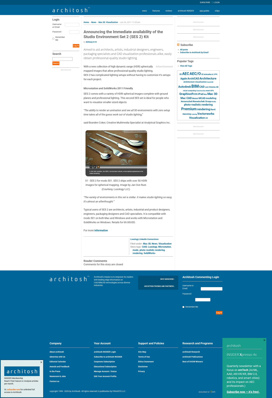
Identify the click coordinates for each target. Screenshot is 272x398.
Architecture (208, 78)
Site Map (142, 352)
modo (135, 250)
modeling (211, 98)
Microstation (164, 246)
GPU (212, 91)
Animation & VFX (210, 74)
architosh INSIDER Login (105, 352)
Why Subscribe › (167, 279)
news (144, 11)
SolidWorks (149, 253)
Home (86, 22)
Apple (183, 78)
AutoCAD (210, 82)
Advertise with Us (57, 357)
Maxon (195, 98)
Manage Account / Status (105, 371)
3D (180, 74)
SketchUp (186, 114)
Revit (213, 109)
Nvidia (213, 102)
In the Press (55, 371)
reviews (168, 11)
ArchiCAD (193, 78)
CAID (144, 246)
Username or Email (56, 25)
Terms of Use (144, 357)
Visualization (112, 22)
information (101, 230)
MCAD (202, 98)
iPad (200, 94)
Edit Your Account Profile (105, 376)
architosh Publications (192, 357)
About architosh (57, 352)
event (208, 91)
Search (56, 63)
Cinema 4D (213, 87)
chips (217, 11)
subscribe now (13, 389)
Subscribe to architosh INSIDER (108, 357)
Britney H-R (91, 42)
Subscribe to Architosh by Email (194, 52)
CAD (201, 86)
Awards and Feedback (59, 366)
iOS (196, 94)
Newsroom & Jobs (58, 376)
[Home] (71, 11)
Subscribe (205, 2)
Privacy (141, 371)
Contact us (54, 381)
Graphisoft (186, 94)
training (194, 114)
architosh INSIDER (186, 11)
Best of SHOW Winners (192, 361)
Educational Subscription (105, 366)
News (93, 22)
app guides (204, 11)
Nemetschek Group (202, 101)
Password (56, 32)
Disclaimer (143, 366)
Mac (205, 94)
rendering (138, 253)
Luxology (152, 246)
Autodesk (184, 86)
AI (202, 74)
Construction (200, 91)
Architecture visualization (195, 82)
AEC (185, 74)
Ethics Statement (146, 361)
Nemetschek (186, 101)
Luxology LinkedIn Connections (144, 239)
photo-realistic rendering (152, 250)
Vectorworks (205, 113)
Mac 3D (101, 22)
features (156, 11)
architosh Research (191, 352)
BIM (195, 86)
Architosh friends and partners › (159, 286)
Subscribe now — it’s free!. (243, 391)
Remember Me (60, 38)
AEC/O (195, 73)
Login (217, 2)
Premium (189, 109)
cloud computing (189, 91)
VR (206, 118)
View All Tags (186, 66)
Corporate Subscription (104, 361)
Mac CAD (186, 98)
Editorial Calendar (58, 361)
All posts (184, 49)
